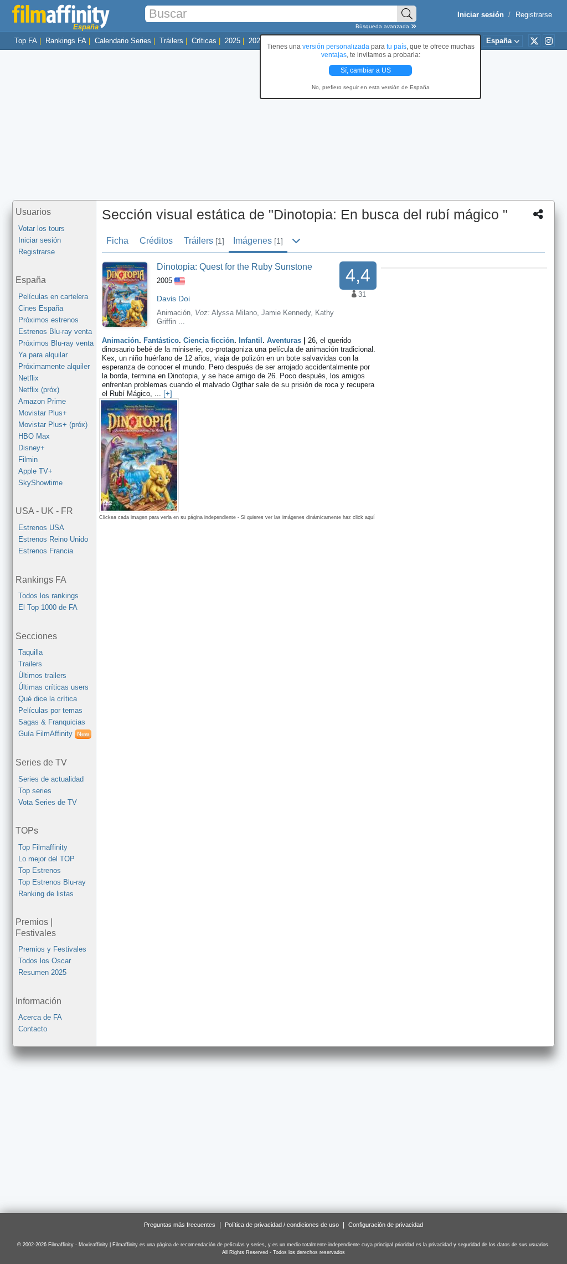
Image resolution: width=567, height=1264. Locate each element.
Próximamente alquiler (54, 366)
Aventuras (284, 340)
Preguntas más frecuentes (179, 1224)
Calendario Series (123, 41)
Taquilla (30, 652)
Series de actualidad (51, 779)
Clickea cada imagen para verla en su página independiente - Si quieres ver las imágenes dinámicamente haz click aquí (237, 517)
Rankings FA (65, 41)
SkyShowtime (40, 483)
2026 (256, 41)
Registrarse (534, 15)
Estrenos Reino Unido (53, 539)
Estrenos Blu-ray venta (55, 331)
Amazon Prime (42, 401)
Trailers (30, 664)
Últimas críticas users (53, 687)
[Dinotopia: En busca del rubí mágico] (125, 294)
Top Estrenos (39, 870)
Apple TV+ (35, 471)
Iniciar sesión (39, 240)
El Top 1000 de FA (48, 607)
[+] (167, 393)
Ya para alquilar (43, 355)
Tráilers (171, 41)
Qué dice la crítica (47, 699)
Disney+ (31, 448)
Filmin (28, 459)
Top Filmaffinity (43, 847)
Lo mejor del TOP (46, 859)
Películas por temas (50, 710)
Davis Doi (173, 298)
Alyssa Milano (234, 313)
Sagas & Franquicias (51, 722)
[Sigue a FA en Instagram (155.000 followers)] (549, 40)
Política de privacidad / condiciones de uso (282, 1224)
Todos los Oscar (44, 961)
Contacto (32, 1029)
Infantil (250, 340)
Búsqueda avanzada (383, 26)
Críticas (204, 41)
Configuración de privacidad (385, 1224)
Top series (34, 791)
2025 (232, 41)
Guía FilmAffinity (53, 733)
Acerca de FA (40, 1017)
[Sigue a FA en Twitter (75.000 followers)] (534, 40)
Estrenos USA (41, 527)
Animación (120, 340)
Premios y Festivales (52, 949)
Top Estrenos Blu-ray (52, 882)
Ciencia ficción (208, 340)
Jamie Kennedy (286, 313)
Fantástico (161, 340)
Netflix (28, 378)
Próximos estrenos (48, 320)
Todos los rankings (48, 596)
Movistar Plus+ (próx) (52, 424)
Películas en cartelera (53, 296)
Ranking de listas (46, 894)
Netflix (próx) (38, 390)
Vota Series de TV (47, 802)
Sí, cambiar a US (367, 70)
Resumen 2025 (42, 972)
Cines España (40, 308)
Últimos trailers (42, 675)
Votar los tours (41, 228)
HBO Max (34, 436)
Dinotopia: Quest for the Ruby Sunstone (234, 266)
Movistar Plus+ (42, 413)
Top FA (25, 41)
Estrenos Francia (45, 551)
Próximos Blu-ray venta (56, 343)
